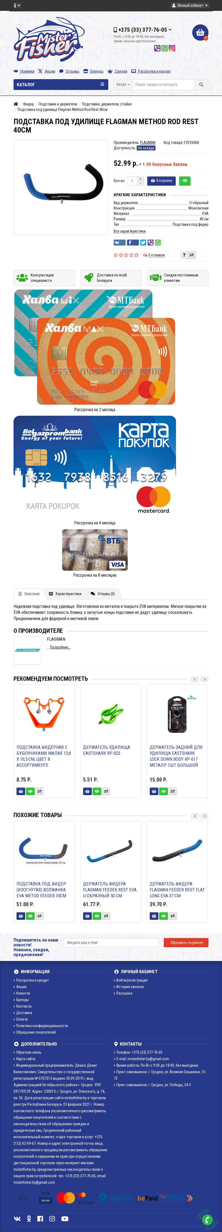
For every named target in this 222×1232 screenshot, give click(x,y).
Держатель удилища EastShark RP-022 (106, 750)
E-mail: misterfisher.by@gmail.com (142, 1059)
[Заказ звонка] (207, 1219)
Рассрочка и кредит (154, 71)
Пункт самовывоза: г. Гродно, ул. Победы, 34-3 (153, 1085)
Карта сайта (25, 1059)
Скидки (120, 71)
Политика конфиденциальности (42, 1026)
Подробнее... (60, 647)
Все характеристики (130, 231)
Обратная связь (28, 1052)
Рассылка (124, 993)
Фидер (28, 104)
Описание (32, 594)
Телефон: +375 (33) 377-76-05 (139, 1052)
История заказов (130, 987)
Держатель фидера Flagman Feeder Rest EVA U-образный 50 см (110, 889)
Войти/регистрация (132, 980)
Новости (23, 993)
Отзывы (72, 71)
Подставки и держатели (58, 104)
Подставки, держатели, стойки (107, 104)
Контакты (24, 1006)
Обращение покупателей (36, 1032)
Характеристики (68, 594)
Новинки (26, 71)
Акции (49, 71)
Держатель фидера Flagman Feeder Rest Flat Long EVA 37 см (177, 889)
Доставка (24, 1013)
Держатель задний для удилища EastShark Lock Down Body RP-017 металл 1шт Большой (176, 756)
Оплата (22, 1019)
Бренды (96, 71)
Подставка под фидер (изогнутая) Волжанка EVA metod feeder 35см (41, 889)
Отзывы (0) (106, 594)
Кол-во (119, 181)
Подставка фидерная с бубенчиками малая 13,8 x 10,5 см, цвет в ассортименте (44, 756)
